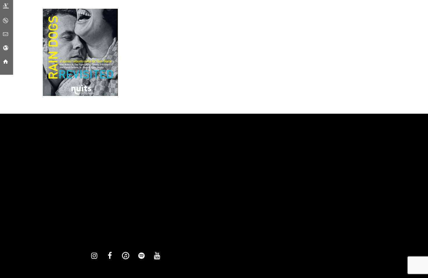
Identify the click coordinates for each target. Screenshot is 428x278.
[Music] (5, 20)
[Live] (6, 7)
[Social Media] (5, 48)
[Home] (5, 61)
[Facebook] (109, 256)
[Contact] (5, 34)
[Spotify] (141, 256)
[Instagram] (94, 256)
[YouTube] (157, 256)
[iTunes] (125, 256)
